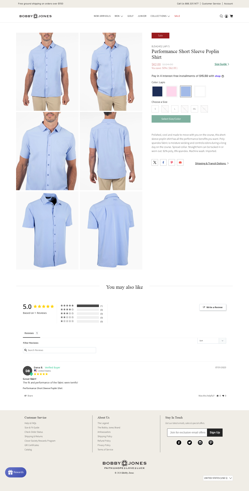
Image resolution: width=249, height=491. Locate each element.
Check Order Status (34, 432)
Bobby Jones (128, 473)
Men (117, 16)
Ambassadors (104, 432)
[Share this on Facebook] (163, 162)
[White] (200, 91)
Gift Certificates (32, 445)
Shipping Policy (105, 436)
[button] (219, 395)
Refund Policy (104, 441)
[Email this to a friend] (180, 162)
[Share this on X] (155, 162)
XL (185, 108)
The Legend (103, 423)
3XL (204, 108)
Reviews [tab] (29, 333)
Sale (177, 16)
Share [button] (30, 395)
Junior (142, 16)
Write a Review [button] (214, 307)
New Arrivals (102, 16)
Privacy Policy (104, 445)
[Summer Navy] (157, 91)
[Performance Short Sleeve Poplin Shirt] (47, 72)
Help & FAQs (30, 423)
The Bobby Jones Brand (109, 427)
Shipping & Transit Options (210, 163)
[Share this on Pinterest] (172, 162)
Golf (131, 16)
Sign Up (215, 432)
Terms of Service (105, 449)
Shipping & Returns (34, 436)
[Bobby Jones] (35, 16)
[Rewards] (15, 472)
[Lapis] (186, 91)
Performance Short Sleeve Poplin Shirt (42, 388)
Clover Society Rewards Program (40, 441)
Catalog (28, 449)
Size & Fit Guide (32, 427)
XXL (194, 108)
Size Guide (221, 64)
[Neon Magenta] (171, 91)
